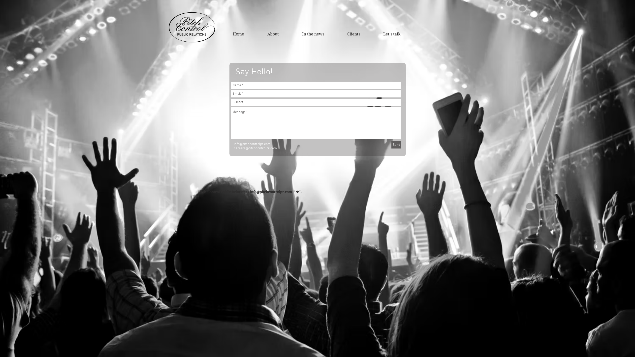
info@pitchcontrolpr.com (271, 192)
